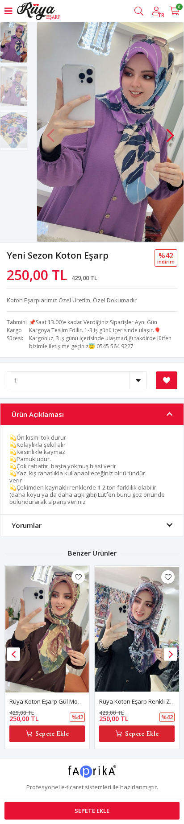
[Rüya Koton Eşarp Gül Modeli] (47, 629)
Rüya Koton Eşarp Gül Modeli (48, 701)
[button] (170, 131)
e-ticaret (72, 787)
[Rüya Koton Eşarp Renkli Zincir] (137, 629)
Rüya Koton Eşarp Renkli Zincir (140, 701)
